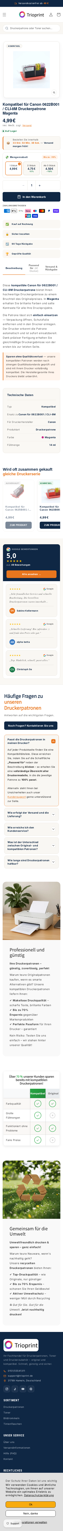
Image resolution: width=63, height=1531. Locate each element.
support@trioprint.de (20, 1375)
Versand (27, 125)
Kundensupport (17, 796)
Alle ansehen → (31, 574)
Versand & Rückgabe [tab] (51, 268)
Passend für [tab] (34, 268)
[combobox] (33, 28)
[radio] (13, 168)
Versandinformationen (17, 1447)
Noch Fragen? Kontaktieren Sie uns (31, 725)
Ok (30, 1504)
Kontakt (8, 1459)
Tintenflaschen (13, 1423)
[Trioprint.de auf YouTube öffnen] (23, 1389)
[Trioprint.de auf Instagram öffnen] (7, 1389)
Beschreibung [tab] (14, 268)
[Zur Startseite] (31, 1345)
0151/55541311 (16, 1370)
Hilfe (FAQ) (10, 1453)
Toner (7, 1412)
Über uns (9, 1442)
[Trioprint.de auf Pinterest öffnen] (31, 1389)
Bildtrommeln (11, 1418)
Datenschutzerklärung (39, 1495)
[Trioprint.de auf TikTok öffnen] (15, 1389)
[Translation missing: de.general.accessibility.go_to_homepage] (31, 15)
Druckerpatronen (14, 1407)
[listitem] (18, 505)
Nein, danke (30, 1513)
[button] (4, 15)
